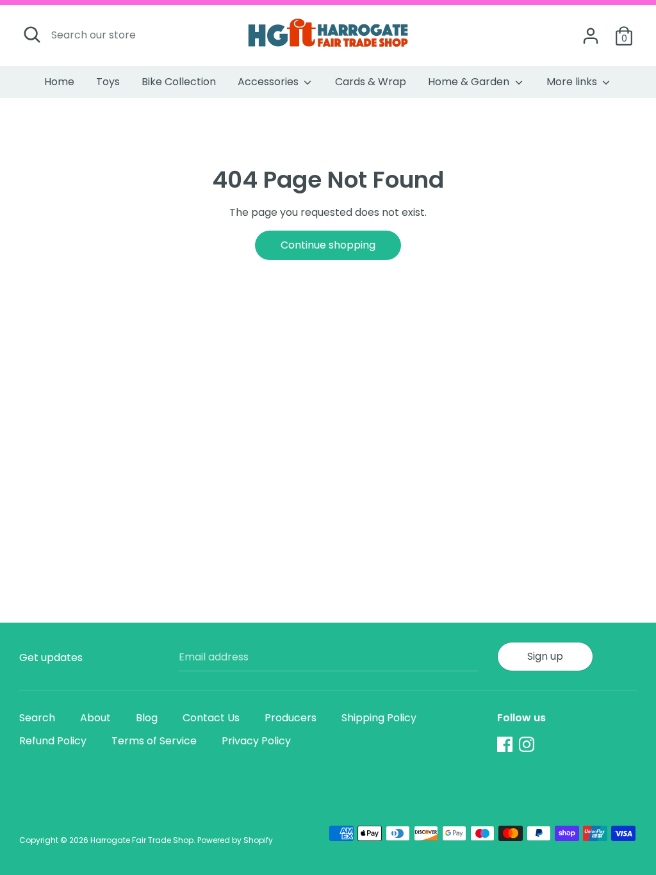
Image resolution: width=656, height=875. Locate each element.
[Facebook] (504, 744)
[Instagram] (526, 744)
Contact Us (211, 717)
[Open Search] (32, 34)
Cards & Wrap (370, 81)
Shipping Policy (378, 717)
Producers (290, 717)
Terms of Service (154, 740)
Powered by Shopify (235, 840)
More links (573, 81)
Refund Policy (52, 740)
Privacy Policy (256, 740)
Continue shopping (328, 245)
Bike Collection (179, 81)
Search (37, 717)
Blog (147, 717)
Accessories (269, 81)
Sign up (545, 656)
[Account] (590, 31)
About (95, 717)
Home (59, 81)
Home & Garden (470, 81)
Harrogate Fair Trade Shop (141, 840)
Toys (108, 81)
